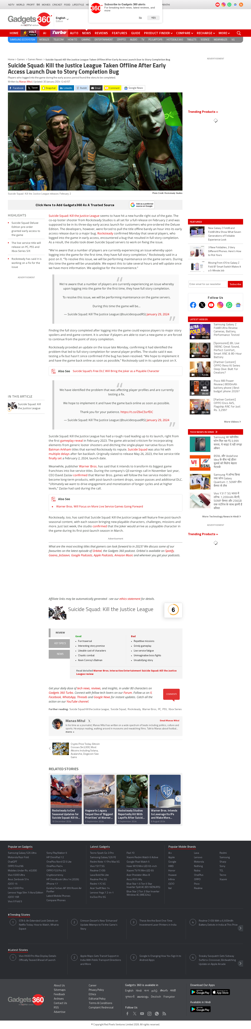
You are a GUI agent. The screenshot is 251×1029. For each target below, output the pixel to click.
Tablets (191, 39)
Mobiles (44, 39)
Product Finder (157, 33)
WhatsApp (69, 697)
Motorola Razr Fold (18, 857)
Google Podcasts (81, 555)
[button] (178, 798)
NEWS (60, 654)
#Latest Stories (18, 950)
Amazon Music (123, 555)
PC (159, 709)
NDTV (11, 4)
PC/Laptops (155, 39)
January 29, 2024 (158, 314)
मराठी (173, 991)
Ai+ (170, 853)
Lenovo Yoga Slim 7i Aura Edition (25, 892)
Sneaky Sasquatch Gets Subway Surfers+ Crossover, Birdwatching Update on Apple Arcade (217, 960)
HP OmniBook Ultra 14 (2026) (62, 879)
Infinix (171, 879)
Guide (135, 33)
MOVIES (46, 4)
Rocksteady (105, 233)
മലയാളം (142, 997)
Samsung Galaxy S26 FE (103, 857)
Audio (133, 39)
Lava (196, 853)
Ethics (92, 994)
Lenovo (198, 857)
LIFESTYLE (78, 4)
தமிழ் (154, 991)
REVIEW (60, 632)
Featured (196, 222)
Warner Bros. (88, 466)
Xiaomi (223, 879)
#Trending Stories (19, 914)
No (140, 17)
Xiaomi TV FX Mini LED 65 (140, 870)
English (129, 991)
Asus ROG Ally (134, 879)
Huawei (172, 875)
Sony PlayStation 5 (56, 853)
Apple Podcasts (103, 555)
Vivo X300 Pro (16, 888)
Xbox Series (175, 709)
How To (72, 39)
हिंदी (38, 4)
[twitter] (89, 720)
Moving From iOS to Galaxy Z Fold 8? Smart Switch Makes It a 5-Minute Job (224, 267)
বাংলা (146, 991)
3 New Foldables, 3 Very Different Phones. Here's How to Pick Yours (224, 251)
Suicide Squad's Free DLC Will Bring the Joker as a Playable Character (116, 371)
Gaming (85, 39)
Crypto (121, 39)
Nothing (198, 866)
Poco (197, 884)
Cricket (57, 4)
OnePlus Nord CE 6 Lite (58, 862)
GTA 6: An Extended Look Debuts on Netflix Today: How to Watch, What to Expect (39, 925)
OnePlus (198, 875)
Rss (164, 1013)
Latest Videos (199, 319)
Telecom (58, 39)
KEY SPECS (60, 643)
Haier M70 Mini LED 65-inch (142, 866)
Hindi (139, 991)
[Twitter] (202, 305)
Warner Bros (149, 709)
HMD (171, 866)
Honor (171, 870)
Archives (59, 999)
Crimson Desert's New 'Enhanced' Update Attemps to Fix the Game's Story (99, 925)
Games (21, 59)
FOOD (67, 4)
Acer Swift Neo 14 (100, 888)
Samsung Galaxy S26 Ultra (22, 853)
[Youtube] (211, 305)
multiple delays (59, 454)
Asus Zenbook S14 (18, 879)
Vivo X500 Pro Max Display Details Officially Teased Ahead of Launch (37, 958)
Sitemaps (60, 990)
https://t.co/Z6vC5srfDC (137, 412)
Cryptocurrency (54, 875)
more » (70, 732)
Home (14, 33)
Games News (35, 59)
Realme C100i (97, 870)
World (20, 4)
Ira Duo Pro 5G (98, 897)
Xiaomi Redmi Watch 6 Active (142, 857)
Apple (171, 857)
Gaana (53, 555)
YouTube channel (77, 701)
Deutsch (156, 997)
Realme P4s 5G (98, 879)
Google (172, 862)
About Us (59, 985)
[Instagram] (220, 305)
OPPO (197, 879)
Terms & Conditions (100, 1003)
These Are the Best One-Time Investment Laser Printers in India (157, 923)
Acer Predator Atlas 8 (138, 875)
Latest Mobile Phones (58, 896)
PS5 (164, 709)
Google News (102, 697)
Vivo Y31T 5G (97, 866)
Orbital (97, 551)
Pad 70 (130, 853)
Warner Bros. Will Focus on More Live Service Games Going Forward (99, 506)
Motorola (199, 862)
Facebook (55, 697)
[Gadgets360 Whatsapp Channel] (229, 305)
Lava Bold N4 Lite (99, 875)
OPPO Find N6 (16, 866)
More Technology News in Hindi (220, 516)
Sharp (223, 862)
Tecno (223, 875)
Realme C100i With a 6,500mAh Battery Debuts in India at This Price (218, 923)
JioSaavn (64, 555)
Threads (82, 697)
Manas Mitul (25, 82)
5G (233, 39)
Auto (74, 33)
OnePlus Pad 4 (54, 866)
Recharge (204, 33)
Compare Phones (56, 900)
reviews (96, 688)
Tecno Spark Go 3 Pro (102, 853)
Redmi (223, 853)
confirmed (80, 475)
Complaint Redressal (101, 1007)
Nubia (197, 870)
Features (119, 33)
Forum (127, 693)
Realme (198, 888)
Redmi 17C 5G (98, 884)
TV (142, 39)
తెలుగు (164, 990)
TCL (221, 870)
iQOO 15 (12, 884)
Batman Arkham (60, 449)
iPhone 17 (52, 884)
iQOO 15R (13, 897)
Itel (170, 888)
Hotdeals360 (175, 39)
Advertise (59, 1012)
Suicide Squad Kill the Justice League (89, 709)
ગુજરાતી (130, 997)
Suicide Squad (137, 449)
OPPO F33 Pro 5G (56, 870)
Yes (153, 18)
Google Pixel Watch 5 (138, 862)
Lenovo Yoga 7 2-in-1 (102, 892)
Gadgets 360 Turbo (61, 693)
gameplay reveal (71, 441)
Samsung (225, 857)
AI (44, 33)
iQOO (171, 884)
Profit (31, 4)
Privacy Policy (96, 990)
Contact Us (60, 1003)
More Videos (231, 421)
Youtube (142, 1013)
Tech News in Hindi (202, 432)
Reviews (101, 33)
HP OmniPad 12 (55, 857)
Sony (222, 866)
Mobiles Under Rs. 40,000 (22, 870)
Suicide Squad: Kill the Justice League (74, 216)
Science (205, 39)
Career (92, 985)
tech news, (84, 688)
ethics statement (129, 599)
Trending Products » (203, 112)
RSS (56, 1007)
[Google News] (238, 305)
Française (169, 997)
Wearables (220, 39)
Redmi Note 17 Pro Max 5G (105, 862)
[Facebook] (193, 305)
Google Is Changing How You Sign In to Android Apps (160, 958)
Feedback (59, 994)
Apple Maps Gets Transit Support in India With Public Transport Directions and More (100, 960)
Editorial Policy (97, 999)
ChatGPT (12, 862)
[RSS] (241, 5)
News (86, 33)
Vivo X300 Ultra (16, 875)
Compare (183, 33)
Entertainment (104, 39)
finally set (55, 458)
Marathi (165, 4)
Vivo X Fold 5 (15, 901)
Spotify (169, 551)
